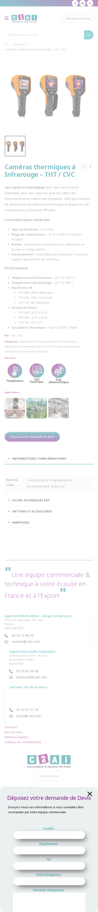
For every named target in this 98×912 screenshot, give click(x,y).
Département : (49, 844)
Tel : (49, 859)
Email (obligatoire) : (49, 875)
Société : (49, 828)
